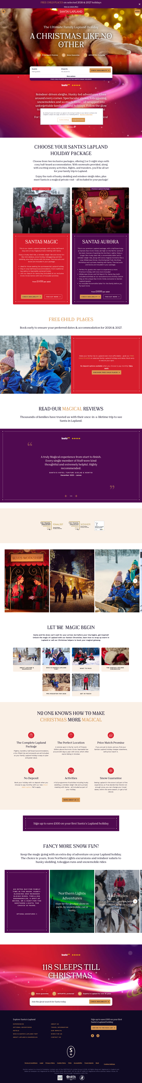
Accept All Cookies (78, 120)
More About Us (70, 800)
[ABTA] (71, 1079)
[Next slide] (135, 581)
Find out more (52, 297)
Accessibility (78, 1063)
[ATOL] (82, 1079)
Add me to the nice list (103, 1028)
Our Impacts (56, 1030)
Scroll (71, 127)
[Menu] (3, 11)
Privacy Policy (50, 1063)
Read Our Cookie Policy (86, 114)
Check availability (31, 297)
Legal (41, 1063)
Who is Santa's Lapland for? (25, 1034)
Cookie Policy (61, 1063)
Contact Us (56, 1037)
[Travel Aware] (60, 1079)
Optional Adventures (26, 914)
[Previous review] (66, 496)
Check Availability (99, 70)
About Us (55, 1024)
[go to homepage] (71, 11)
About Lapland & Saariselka (25, 1037)
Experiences (18, 1024)
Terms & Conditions (31, 1063)
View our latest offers (71, 7)
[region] (71, 116)
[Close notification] (139, 4)
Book (137, 11)
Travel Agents (88, 1063)
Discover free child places (105, 372)
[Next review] (76, 496)
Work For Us (56, 1034)
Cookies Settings (109, 1064)
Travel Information (59, 1027)
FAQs (69, 1063)
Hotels (16, 1030)
